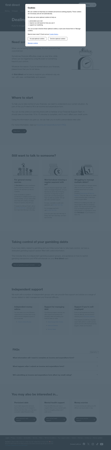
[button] (33, 43)
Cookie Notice (53, 34)
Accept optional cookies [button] (37, 38)
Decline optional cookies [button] (57, 38)
